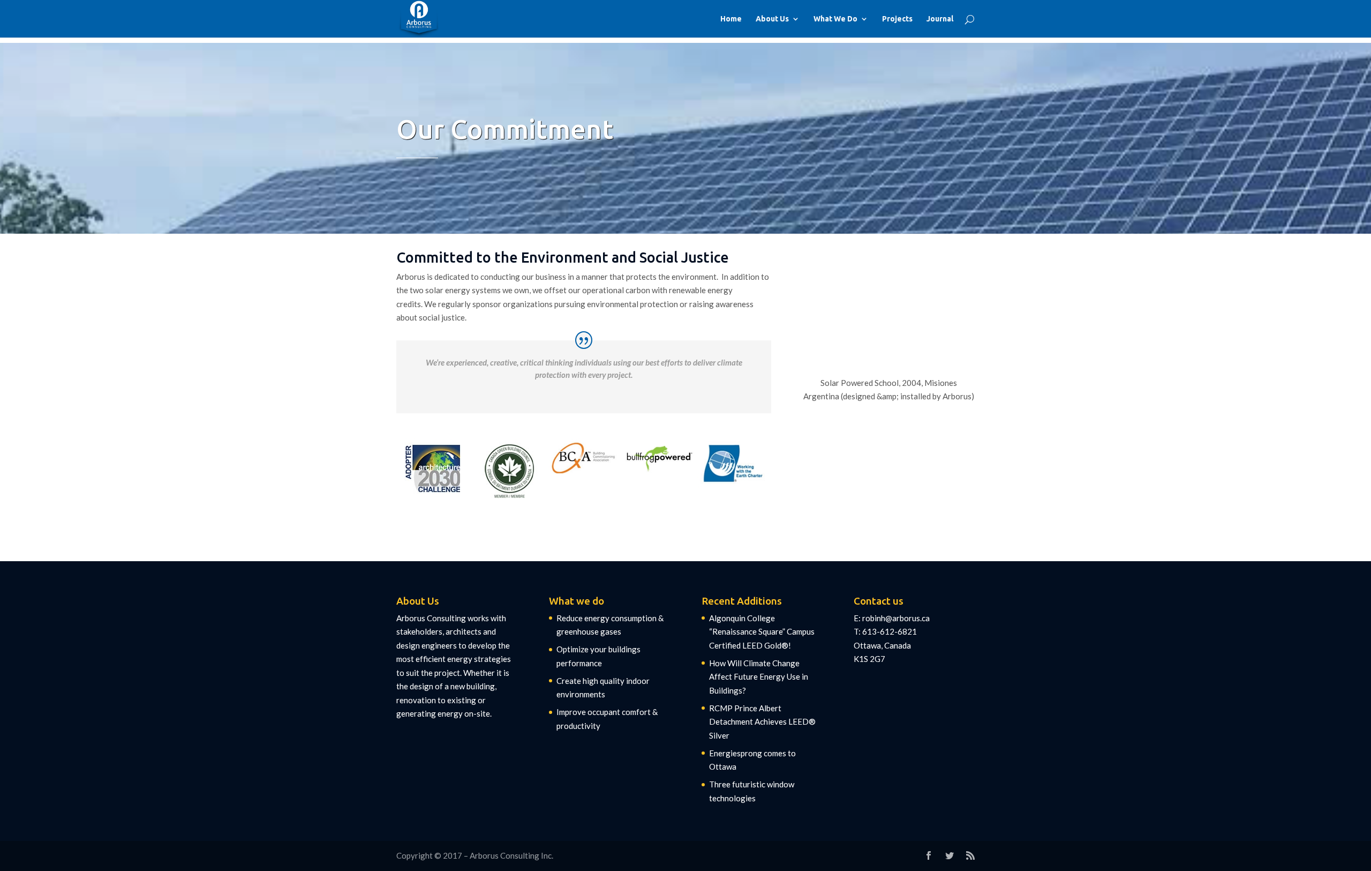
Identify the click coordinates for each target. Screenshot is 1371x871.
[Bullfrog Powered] (658, 457)
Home (731, 19)
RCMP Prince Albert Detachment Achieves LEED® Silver (762, 721)
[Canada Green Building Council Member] (508, 469)
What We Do (835, 19)
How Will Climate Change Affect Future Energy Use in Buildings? (758, 676)
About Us (772, 19)
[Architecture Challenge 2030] (433, 469)
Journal (939, 19)
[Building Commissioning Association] (583, 458)
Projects (897, 19)
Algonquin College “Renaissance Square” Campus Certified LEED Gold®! (762, 631)
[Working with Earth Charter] (733, 463)
